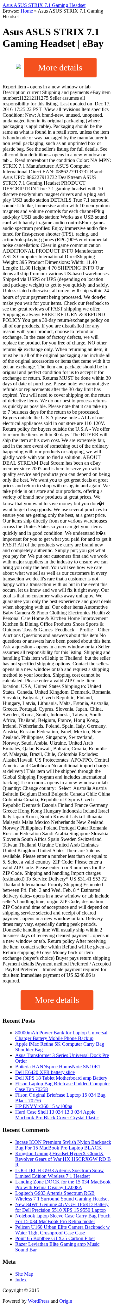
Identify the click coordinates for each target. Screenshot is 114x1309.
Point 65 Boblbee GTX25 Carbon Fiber (55, 1238)
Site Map (24, 1274)
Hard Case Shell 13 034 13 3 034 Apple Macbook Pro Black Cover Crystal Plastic (57, 1114)
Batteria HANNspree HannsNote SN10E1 (57, 1066)
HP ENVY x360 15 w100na (43, 1106)
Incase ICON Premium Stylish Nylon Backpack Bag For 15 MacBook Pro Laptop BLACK (63, 1144)
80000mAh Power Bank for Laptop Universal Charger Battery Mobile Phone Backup (61, 1035)
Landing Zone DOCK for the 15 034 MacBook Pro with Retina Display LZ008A (63, 1184)
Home (27, 11)
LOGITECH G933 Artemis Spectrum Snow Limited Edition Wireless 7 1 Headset (59, 1173)
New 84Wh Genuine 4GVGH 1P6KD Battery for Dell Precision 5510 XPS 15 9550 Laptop (62, 1207)
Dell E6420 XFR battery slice (45, 1072)
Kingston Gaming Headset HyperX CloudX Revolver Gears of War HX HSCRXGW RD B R (63, 1159)
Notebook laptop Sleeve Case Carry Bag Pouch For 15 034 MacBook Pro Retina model (63, 1218)
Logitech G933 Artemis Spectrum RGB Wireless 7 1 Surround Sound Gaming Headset (62, 1195)
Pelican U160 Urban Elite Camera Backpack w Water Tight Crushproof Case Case (62, 1229)
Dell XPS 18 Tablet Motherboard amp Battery (61, 1078)
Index (21, 1279)
